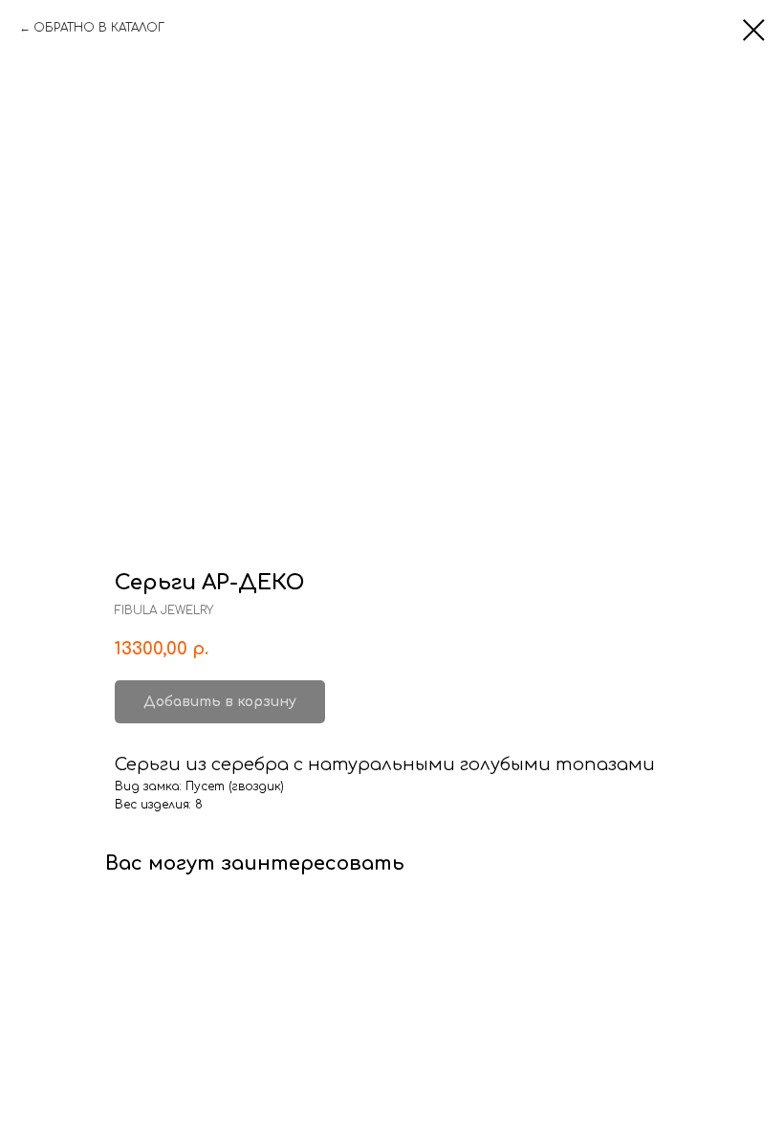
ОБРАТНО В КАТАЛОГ (98, 27)
